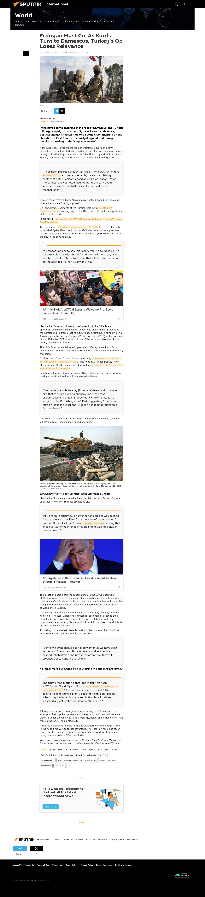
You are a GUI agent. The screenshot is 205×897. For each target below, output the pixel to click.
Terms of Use (43, 865)
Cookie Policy (71, 865)
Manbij (114, 750)
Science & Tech (116, 839)
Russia (83, 750)
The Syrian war (90, 760)
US (69, 766)
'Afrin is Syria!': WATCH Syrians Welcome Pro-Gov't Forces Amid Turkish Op (78, 311)
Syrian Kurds (59, 766)
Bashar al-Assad (67, 755)
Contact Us (57, 865)
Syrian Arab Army (47, 760)
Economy (90, 839)
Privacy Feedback (104, 865)
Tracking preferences (124, 865)
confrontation (46, 766)
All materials (44, 122)
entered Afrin (51, 175)
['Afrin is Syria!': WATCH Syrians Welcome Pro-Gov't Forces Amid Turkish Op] (81, 288)
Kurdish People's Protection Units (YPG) (91, 755)
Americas (68, 839)
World (43, 750)
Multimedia (132, 839)
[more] (119, 318)
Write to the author (57, 122)
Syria (91, 750)
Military (102, 839)
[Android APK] (182, 875)
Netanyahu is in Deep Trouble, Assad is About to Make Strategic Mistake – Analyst (80, 579)
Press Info (29, 865)
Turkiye (99, 750)
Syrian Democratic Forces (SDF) (70, 760)
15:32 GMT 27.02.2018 (49, 52)
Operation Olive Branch (108, 760)
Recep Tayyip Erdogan (49, 755)
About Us (17, 865)
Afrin (107, 750)
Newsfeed (74, 750)
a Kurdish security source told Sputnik (79, 227)
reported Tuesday (93, 523)
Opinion (52, 750)
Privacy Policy (87, 865)
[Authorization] (176, 4)
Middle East (62, 750)
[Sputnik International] (28, 7)
